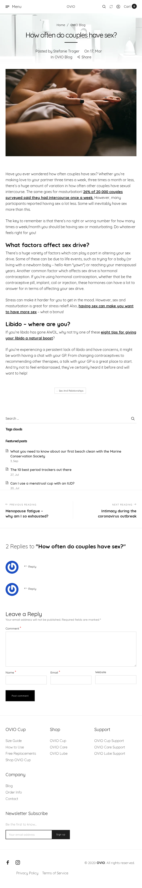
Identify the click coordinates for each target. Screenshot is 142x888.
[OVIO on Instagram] (18, 862)
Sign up (60, 834)
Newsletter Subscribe (27, 813)
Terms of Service (55, 873)
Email (55, 672)
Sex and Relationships (71, 390)
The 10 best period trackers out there (41, 469)
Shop (55, 729)
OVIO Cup (16, 729)
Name (11, 672)
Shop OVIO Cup (18, 760)
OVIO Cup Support (109, 740)
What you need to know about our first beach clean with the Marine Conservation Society (65, 453)
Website (100, 672)
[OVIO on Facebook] (8, 862)
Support (102, 729)
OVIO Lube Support (109, 753)
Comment (13, 628)
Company (16, 774)
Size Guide (14, 740)
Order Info (14, 792)
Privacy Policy (27, 873)
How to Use (15, 747)
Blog (9, 786)
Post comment (20, 695)
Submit (132, 418)
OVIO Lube (58, 753)
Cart (129, 6)
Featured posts (16, 441)
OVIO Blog (63, 57)
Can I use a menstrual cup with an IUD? (42, 483)
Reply (32, 566)
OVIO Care (58, 747)
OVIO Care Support (109, 747)
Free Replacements (21, 753)
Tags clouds (14, 429)
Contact (12, 798)
